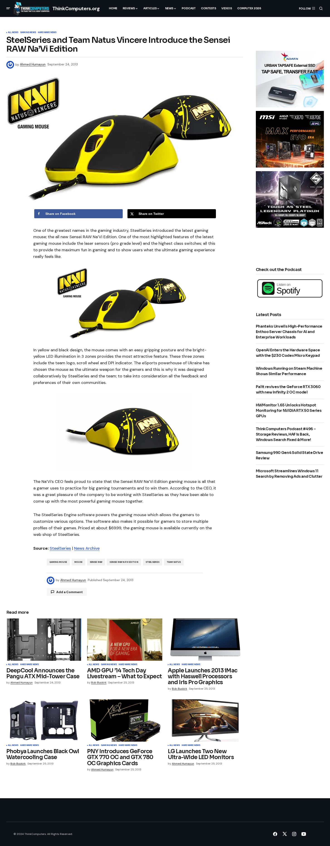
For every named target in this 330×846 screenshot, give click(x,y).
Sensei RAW (96, 562)
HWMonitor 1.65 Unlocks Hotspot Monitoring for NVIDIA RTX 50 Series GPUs (289, 410)
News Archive (87, 548)
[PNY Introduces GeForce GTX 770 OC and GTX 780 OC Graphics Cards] (124, 720)
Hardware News (47, 32)
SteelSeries (60, 548)
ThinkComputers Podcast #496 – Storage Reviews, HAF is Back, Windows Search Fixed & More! (286, 434)
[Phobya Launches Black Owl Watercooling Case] (44, 720)
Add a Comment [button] (69, 592)
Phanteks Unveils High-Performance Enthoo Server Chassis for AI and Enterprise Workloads (289, 332)
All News (13, 32)
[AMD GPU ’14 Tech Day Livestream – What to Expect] (124, 639)
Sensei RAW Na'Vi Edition (124, 562)
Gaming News (28, 32)
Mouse (78, 562)
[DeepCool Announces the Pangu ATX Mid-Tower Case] (44, 639)
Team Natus (174, 562)
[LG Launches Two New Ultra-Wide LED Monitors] (205, 720)
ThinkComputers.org (76, 8)
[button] (8, 8)
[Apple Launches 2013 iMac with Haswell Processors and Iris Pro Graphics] (205, 639)
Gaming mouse (58, 562)
